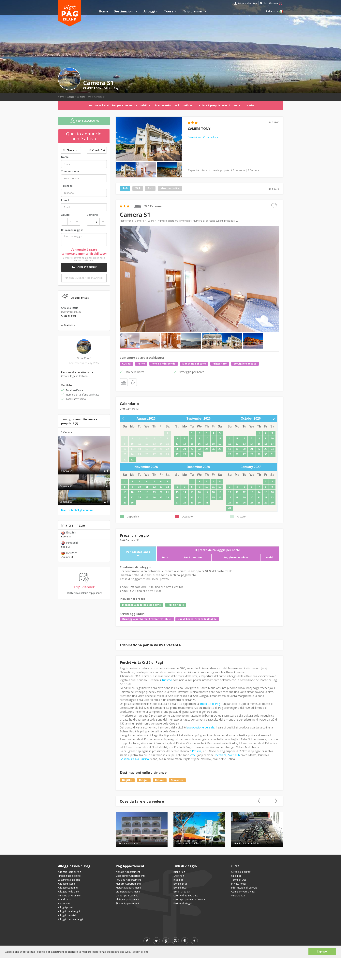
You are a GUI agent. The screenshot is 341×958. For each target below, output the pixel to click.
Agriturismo (64, 903)
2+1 (137, 188)
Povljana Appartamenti (128, 879)
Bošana (125, 759)
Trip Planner (273, 3)
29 (192, 454)
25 (213, 449)
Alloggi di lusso (66, 883)
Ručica (145, 759)
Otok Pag (178, 875)
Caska (135, 759)
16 (199, 443)
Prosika (196, 751)
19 (219, 443)
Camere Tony (84, 96)
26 (219, 449)
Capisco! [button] (322, 951)
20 (177, 449)
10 (206, 438)
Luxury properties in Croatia (189, 899)
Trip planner (193, 11)
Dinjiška (127, 780)
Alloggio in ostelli (67, 915)
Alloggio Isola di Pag (69, 872)
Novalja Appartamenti (128, 872)
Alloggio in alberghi (69, 911)
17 (206, 443)
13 (177, 443)
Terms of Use (238, 879)
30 (199, 454)
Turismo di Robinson (69, 895)
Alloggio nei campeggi (70, 919)
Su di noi (236, 875)
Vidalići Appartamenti (128, 891)
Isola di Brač (180, 883)
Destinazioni (124, 11)
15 (192, 443)
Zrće (193, 755)
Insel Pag (178, 879)
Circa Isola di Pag (240, 872)
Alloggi (149, 11)
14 (184, 443)
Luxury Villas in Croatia (186, 895)
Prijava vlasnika (247, 3)
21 (184, 449)
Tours (169, 11)
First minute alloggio (69, 875)
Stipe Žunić (84, 358)
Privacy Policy (238, 883)
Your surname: (70, 171)
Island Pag (179, 872)
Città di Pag (111, 88)
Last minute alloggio (69, 879)
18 (213, 443)
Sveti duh (234, 755)
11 (213, 438)
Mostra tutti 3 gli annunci (77, 510)
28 (184, 454)
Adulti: (65, 215)
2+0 (125, 188)
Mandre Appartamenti (128, 883)
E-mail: (65, 200)
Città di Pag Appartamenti (130, 875)
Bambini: (92, 215)
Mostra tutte (169, 188)
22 (192, 449)
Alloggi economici (68, 887)
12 (219, 438)
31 (132, 459)
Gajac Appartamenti (127, 895)
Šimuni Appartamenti (128, 903)
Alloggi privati (65, 907)
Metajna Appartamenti (128, 887)
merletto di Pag (210, 704)
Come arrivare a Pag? (243, 891)
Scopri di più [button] (140, 951)
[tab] (84, 466)
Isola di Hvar (180, 887)
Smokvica (177, 780)
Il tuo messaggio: (72, 230)
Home (103, 11)
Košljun (143, 780)
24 (206, 449)
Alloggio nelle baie (68, 891)
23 (199, 449)
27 (177, 454)
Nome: (65, 157)
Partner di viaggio (183, 903)
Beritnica (221, 755)
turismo (167, 680)
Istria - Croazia (181, 891)
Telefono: (67, 185)
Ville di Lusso (65, 899)
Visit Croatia (238, 895)
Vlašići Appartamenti (127, 899)
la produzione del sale (200, 727)
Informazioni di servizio (244, 887)
